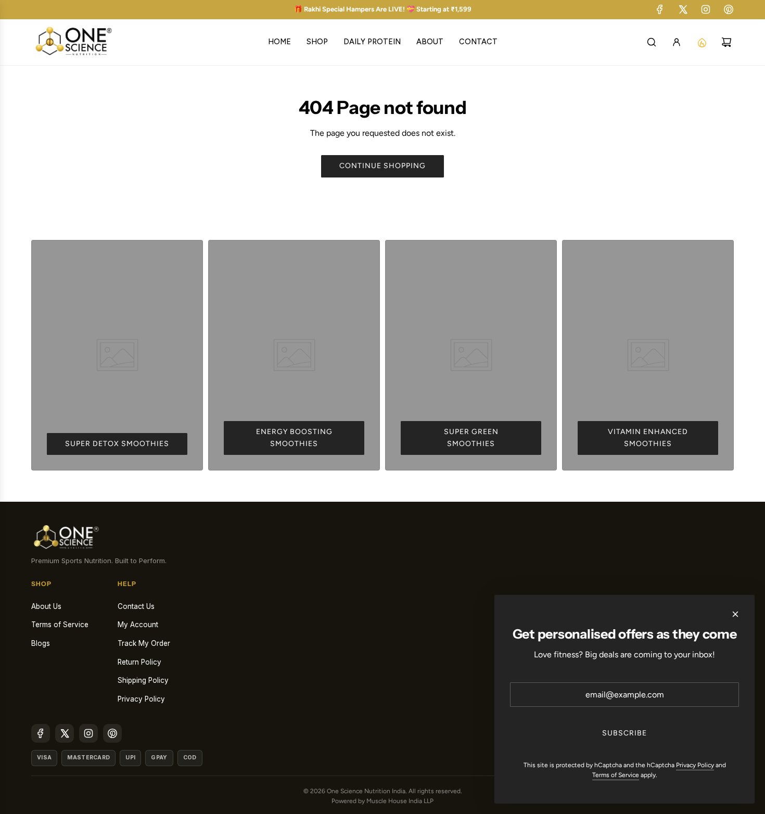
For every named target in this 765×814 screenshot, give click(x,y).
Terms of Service (615, 775)
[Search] (653, 42)
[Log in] (678, 42)
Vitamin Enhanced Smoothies (648, 437)
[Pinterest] (728, 9)
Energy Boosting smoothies (294, 437)
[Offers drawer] (703, 42)
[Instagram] (705, 9)
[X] (682, 9)
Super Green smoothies (471, 437)
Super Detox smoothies (117, 443)
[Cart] (728, 42)
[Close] (735, 614)
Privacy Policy (695, 765)
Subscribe (624, 733)
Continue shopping (382, 165)
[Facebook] (659, 9)
